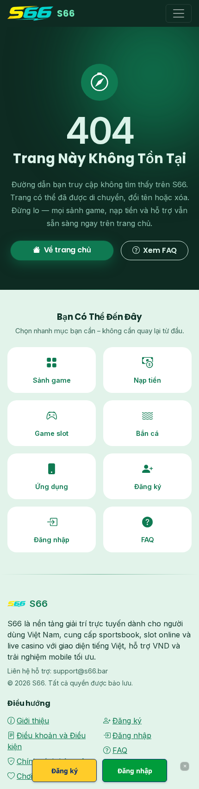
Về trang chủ (67, 250)
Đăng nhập (131, 735)
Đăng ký (127, 720)
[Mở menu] (179, 13)
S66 (66, 13)
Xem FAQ (160, 250)
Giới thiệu (33, 720)
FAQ (119, 750)
